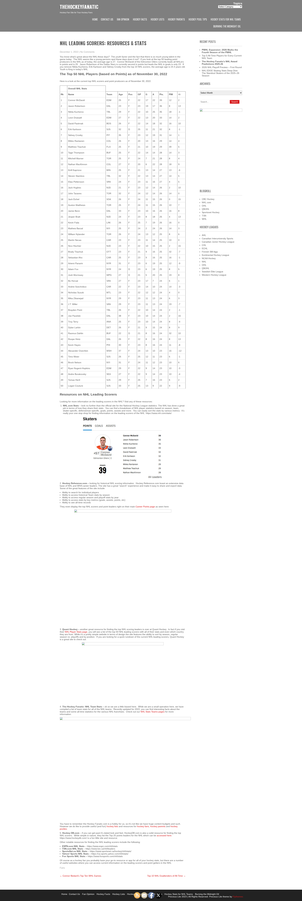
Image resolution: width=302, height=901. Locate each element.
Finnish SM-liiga (210, 251)
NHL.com (206, 202)
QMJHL (205, 209)
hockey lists (112, 826)
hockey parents (157, 826)
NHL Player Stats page (76, 632)
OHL (204, 205)
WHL (204, 219)
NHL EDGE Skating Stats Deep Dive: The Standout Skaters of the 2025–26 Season (220, 73)
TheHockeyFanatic (79, 6)
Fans (62, 868)
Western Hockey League (214, 275)
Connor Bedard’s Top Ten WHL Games (80, 876)
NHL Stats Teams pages (153, 711)
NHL (204, 261)
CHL (204, 245)
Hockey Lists (157, 19)
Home (95, 19)
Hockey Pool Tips (198, 19)
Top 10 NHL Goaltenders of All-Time (166, 876)
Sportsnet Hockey (210, 212)
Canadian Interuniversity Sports (217, 238)
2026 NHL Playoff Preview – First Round (222, 67)
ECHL (205, 248)
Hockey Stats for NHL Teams (226, 19)
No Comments (87, 52)
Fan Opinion (123, 19)
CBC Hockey (208, 199)
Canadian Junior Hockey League (218, 242)
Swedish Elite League (212, 271)
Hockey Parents (176, 19)
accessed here (164, 835)
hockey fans (143, 826)
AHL (204, 235)
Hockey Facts (140, 19)
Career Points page (145, 506)
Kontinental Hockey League (215, 255)
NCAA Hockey (209, 258)
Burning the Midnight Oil (227, 26)
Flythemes (237, 896)
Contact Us (107, 19)
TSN (204, 215)
